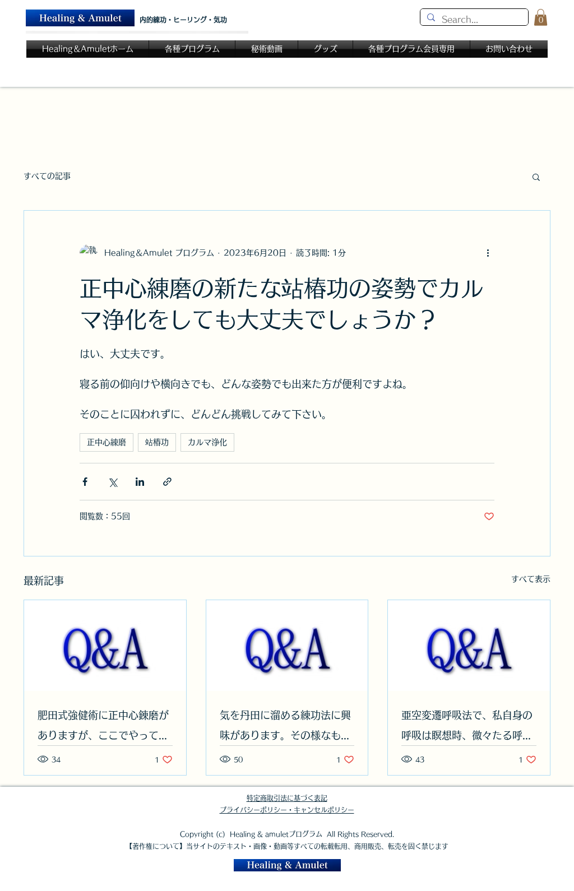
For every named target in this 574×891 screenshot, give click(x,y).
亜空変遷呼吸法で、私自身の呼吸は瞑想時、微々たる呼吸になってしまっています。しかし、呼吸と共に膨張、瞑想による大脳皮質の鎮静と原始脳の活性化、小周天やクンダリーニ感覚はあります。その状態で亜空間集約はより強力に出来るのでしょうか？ (467, 727)
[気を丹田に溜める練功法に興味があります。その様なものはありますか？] (287, 645)
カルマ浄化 (207, 442)
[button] (541, 17)
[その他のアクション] (487, 253)
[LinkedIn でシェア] (140, 481)
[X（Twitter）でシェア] (112, 481)
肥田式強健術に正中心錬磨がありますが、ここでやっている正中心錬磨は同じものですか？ (103, 727)
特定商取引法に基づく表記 (287, 798)
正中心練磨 (106, 442)
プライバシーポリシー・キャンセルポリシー (287, 809)
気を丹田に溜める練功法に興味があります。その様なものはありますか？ (285, 727)
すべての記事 (47, 176)
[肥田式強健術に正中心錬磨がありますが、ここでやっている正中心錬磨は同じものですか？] (105, 645)
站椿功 (157, 442)
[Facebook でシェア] (85, 481)
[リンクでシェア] (167, 481)
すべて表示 (530, 579)
